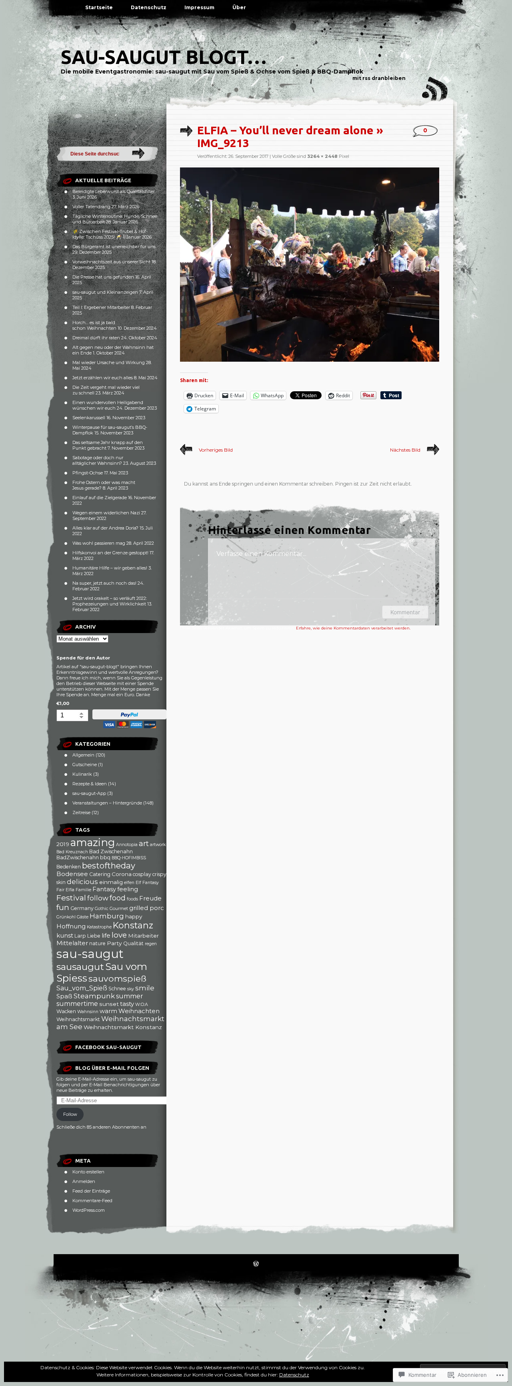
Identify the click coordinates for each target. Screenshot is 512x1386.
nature (97, 943)
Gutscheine (84, 764)
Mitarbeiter (143, 935)
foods (132, 899)
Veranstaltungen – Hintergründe (107, 803)
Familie (83, 889)
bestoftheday (108, 865)
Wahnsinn (87, 1011)
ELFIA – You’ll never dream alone (285, 130)
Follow (70, 1114)
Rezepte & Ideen (89, 784)
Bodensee (72, 874)
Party (114, 943)
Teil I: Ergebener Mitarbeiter (101, 307)
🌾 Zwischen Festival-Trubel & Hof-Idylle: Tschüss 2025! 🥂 (110, 234)
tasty (127, 1004)
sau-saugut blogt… (164, 57)
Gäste (82, 917)
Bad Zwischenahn (111, 851)
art (144, 843)
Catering (99, 874)
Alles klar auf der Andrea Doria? (105, 528)
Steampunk (94, 996)
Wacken (66, 1011)
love (119, 935)
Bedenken (68, 867)
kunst (64, 935)
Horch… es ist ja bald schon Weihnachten (94, 325)
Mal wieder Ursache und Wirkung (108, 362)
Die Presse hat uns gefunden (103, 277)
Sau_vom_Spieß (81, 988)
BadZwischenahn (77, 857)
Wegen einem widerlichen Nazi (106, 513)
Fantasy (104, 889)
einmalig (111, 882)
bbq (105, 857)
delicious (82, 882)
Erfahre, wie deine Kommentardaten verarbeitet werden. (353, 628)
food (118, 898)
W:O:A (141, 1004)
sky (130, 989)
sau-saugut (90, 954)
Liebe (93, 936)
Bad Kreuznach (72, 851)
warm (108, 1011)
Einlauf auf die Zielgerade (99, 497)
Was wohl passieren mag (98, 543)
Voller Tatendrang (91, 206)
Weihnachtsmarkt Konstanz (123, 1027)
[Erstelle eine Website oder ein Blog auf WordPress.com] (256, 1264)
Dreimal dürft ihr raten (96, 338)
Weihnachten (139, 1011)
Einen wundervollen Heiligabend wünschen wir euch (107, 405)
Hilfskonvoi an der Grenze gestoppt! (110, 553)
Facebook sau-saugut (108, 1047)
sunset (109, 1004)
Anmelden (83, 1181)
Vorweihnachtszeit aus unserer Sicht (111, 262)
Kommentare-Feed (92, 1200)
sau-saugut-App (89, 793)
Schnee (117, 989)
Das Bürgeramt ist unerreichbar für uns (114, 246)
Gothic (101, 908)
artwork (158, 844)
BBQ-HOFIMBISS (129, 857)
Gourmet (119, 908)
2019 (62, 844)
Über (239, 7)
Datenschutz (148, 7)
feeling (127, 889)
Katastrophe (99, 927)
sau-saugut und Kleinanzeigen (105, 292)
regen (151, 943)
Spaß (64, 996)
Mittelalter (72, 943)
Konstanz (133, 925)
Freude (150, 898)
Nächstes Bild (405, 450)
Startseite (99, 7)
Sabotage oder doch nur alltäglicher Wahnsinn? (97, 460)
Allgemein (83, 755)
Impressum (199, 7)
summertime (77, 1004)
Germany (82, 908)
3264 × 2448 (322, 156)
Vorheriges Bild (216, 450)
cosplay (142, 874)
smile (144, 988)
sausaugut (80, 966)
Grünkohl (66, 917)
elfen (129, 882)
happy (133, 916)
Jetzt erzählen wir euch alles (102, 377)
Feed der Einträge (91, 1191)
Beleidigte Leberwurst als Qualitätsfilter (113, 191)
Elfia (70, 889)
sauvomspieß (117, 978)
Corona (122, 874)
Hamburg (107, 916)
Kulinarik (82, 774)
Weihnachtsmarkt (78, 1019)
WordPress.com (88, 1210)
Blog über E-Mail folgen (112, 1068)
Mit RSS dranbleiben (379, 78)
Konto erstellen (88, 1172)
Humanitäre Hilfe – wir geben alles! (109, 568)
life (106, 935)
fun (62, 907)
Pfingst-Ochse (87, 473)
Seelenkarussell (88, 417)
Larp (80, 936)
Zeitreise (81, 812)
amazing (92, 842)
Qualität (133, 943)
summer (129, 996)
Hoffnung (71, 926)
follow (97, 898)
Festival (71, 897)
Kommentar (405, 612)
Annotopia (127, 844)
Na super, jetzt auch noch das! (104, 583)
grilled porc (146, 908)
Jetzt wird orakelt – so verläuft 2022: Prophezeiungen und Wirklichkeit (109, 601)
